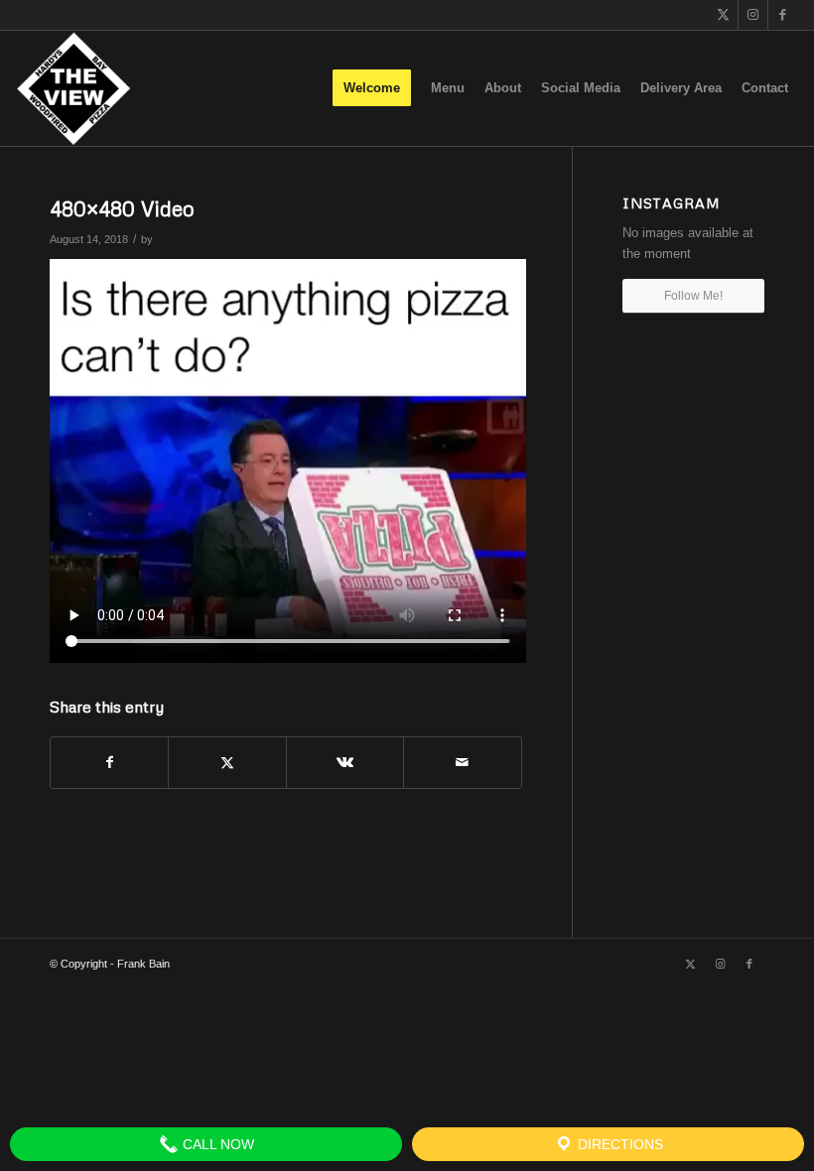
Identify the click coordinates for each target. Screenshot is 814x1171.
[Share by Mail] (462, 762)
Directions (618, 1144)
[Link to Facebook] (783, 15)
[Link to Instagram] (753, 15)
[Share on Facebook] (109, 762)
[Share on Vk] (345, 762)
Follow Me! (693, 296)
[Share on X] (227, 762)
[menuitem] (372, 88)
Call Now (216, 1144)
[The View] (73, 88)
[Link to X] (723, 15)
